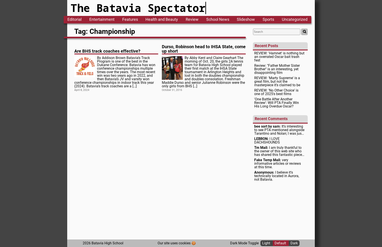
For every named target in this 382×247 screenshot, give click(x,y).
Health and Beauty (161, 20)
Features (130, 20)
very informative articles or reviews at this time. (277, 163)
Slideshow (246, 20)
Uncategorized (295, 20)
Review (192, 20)
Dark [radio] (294, 243)
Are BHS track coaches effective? (107, 51)
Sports (268, 20)
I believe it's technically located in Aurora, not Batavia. (276, 176)
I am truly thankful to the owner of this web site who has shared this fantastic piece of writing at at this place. (278, 151)
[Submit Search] (304, 32)
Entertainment (102, 20)
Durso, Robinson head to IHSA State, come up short (204, 48)
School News (217, 20)
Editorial (74, 20)
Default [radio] (281, 243)
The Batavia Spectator (138, 8)
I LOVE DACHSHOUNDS (267, 140)
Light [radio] (266, 243)
